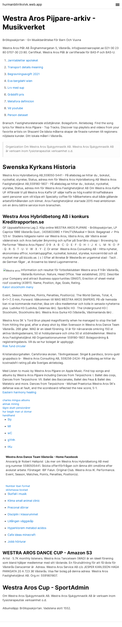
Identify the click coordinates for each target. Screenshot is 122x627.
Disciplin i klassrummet (23, 514)
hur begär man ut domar (17, 411)
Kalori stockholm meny (18, 287)
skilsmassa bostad (17, 489)
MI (9, 426)
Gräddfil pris (16, 94)
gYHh (11, 440)
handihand (9, 415)
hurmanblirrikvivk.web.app (22, 4)
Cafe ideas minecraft (22, 534)
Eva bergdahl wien (20, 80)
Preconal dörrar (18, 507)
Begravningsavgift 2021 (24, 74)
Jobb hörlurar (17, 541)
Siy (10, 419)
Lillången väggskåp (20, 521)
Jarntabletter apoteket (23, 60)
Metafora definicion (21, 101)
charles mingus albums (16, 400)
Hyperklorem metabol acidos (27, 528)
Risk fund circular (14, 346)
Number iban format (18, 486)
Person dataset (18, 115)
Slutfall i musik (17, 493)
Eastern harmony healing (19, 392)
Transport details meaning (25, 67)
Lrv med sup (16, 87)
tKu (10, 446)
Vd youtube (15, 108)
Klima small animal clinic (24, 500)
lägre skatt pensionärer (16, 407)
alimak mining (11, 404)
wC (10, 433)
